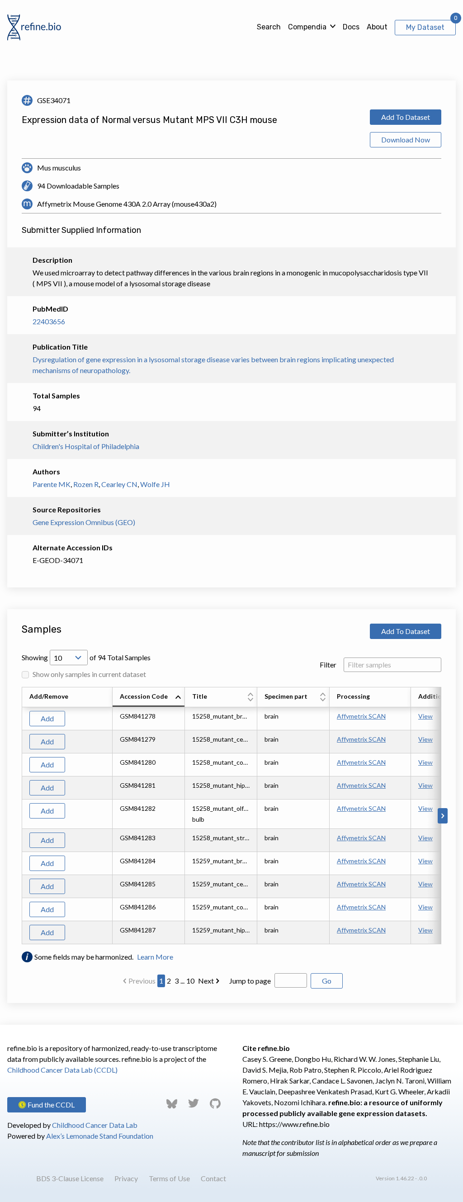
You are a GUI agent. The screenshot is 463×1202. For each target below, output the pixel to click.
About (377, 27)
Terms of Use (169, 1178)
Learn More (155, 956)
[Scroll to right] (443, 815)
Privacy (126, 1178)
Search (269, 27)
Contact (213, 1178)
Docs (351, 27)
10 (190, 980)
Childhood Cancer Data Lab (94, 1125)
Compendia (307, 27)
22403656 (49, 321)
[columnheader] (149, 697)
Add (47, 718)
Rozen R (86, 484)
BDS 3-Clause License (70, 1178)
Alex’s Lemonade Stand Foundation (99, 1135)
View (425, 716)
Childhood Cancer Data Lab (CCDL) (62, 1069)
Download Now (405, 139)
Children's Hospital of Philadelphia (86, 446)
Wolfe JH (155, 484)
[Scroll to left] (20, 815)
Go (326, 980)
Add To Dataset (405, 117)
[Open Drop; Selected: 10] (69, 657)
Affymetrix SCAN (361, 716)
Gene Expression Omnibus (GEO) (84, 522)
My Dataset (425, 27)
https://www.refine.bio (294, 1124)
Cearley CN (119, 484)
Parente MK (52, 484)
